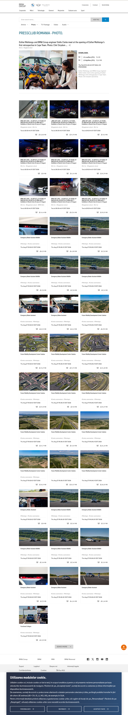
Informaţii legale (73, 666)
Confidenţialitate (25, 670)
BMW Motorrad (69, 659)
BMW (39, 659)
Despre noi (53, 666)
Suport (21, 666)
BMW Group (23, 659)
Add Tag (96, 20)
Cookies (43, 670)
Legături (37, 666)
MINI (52, 659)
